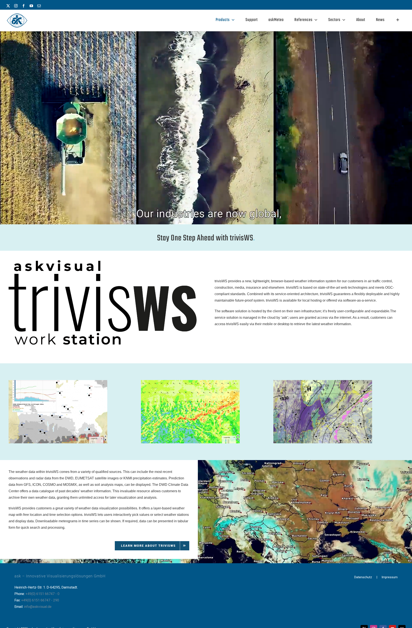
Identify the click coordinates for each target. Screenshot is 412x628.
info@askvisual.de (38, 607)
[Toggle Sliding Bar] (398, 20)
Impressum (390, 577)
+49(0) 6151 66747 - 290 (40, 600)
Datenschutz (363, 577)
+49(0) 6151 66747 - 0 (42, 594)
